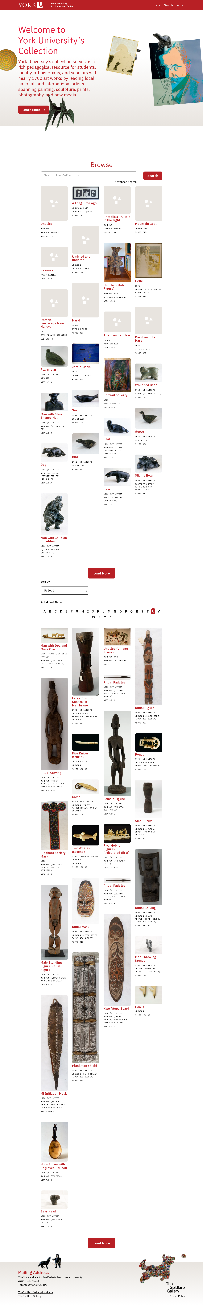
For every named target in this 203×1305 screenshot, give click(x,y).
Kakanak (47, 270)
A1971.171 (140, 397)
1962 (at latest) (82, 415)
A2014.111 (77, 215)
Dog (43, 465)
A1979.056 (109, 407)
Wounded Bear (146, 385)
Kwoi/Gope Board (116, 1008)
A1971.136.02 (142, 1015)
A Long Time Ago (84, 203)
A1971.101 (109, 457)
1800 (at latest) (51, 1172)
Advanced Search (126, 182)
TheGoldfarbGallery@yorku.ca (35, 1292)
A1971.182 (77, 422)
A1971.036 (140, 444)
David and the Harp (145, 339)
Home (156, 5)
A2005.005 (140, 353)
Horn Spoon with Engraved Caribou (54, 1166)
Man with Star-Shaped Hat (51, 416)
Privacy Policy (177, 1296)
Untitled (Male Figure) (114, 286)
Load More (101, 573)
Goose (139, 432)
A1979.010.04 (48, 790)
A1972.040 (77, 379)
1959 (137, 345)
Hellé (139, 281)
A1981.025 (46, 874)
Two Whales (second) (81, 850)
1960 (74, 371)
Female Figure (114, 799)
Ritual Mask (80, 927)
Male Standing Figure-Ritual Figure (51, 966)
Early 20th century (83, 801)
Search (168, 5)
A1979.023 (77, 723)
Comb (76, 797)
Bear (107, 489)
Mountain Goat (146, 224)
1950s (75, 325)
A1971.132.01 (111, 867)
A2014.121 (109, 664)
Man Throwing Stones (145, 958)
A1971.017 (140, 493)
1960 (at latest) (51, 374)
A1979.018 (77, 942)
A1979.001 (109, 814)
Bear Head (48, 1211)
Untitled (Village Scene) (116, 650)
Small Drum (144, 821)
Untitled (47, 224)
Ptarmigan (48, 369)
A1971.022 (77, 469)
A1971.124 (77, 814)
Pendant (141, 754)
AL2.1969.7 (47, 339)
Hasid (76, 320)
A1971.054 (46, 1226)
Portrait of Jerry (115, 395)
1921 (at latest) (145, 759)
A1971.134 (140, 769)
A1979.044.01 (48, 1111)
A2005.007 (77, 333)
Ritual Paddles (114, 682)
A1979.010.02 (142, 925)
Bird (75, 457)
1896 (137, 286)
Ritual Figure (144, 708)
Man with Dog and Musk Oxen (54, 647)
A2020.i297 (78, 272)
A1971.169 (140, 975)
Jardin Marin (81, 367)
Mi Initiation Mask (54, 1093)
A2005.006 (109, 347)
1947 (43, 331)
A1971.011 (109, 504)
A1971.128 (46, 667)
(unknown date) (81, 208)
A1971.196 (46, 382)
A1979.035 (46, 984)
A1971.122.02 (79, 867)
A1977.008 (46, 1180)
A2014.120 (109, 301)
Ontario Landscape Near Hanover (52, 323)
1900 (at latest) (82, 710)
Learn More (31, 109)
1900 (43, 861)
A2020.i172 (141, 232)
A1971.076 (46, 556)
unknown (45, 228)
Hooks (139, 1007)
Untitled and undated (81, 258)
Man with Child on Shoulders (54, 539)
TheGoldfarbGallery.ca (31, 1296)
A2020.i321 (110, 232)
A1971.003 (46, 278)
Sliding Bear (144, 475)
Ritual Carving (51, 773)
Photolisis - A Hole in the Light (117, 218)
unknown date (111, 293)
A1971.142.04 (79, 769)
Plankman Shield (84, 1066)
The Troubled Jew (117, 335)
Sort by (45, 581)
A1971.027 (46, 483)
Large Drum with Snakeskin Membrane (84, 701)
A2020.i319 (47, 236)
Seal (75, 410)
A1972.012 (140, 296)
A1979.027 (109, 1026)
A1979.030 (77, 1080)
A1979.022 (140, 838)
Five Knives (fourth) (80, 755)
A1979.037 (140, 723)
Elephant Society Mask (53, 854)
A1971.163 (46, 433)
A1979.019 (109, 700)
